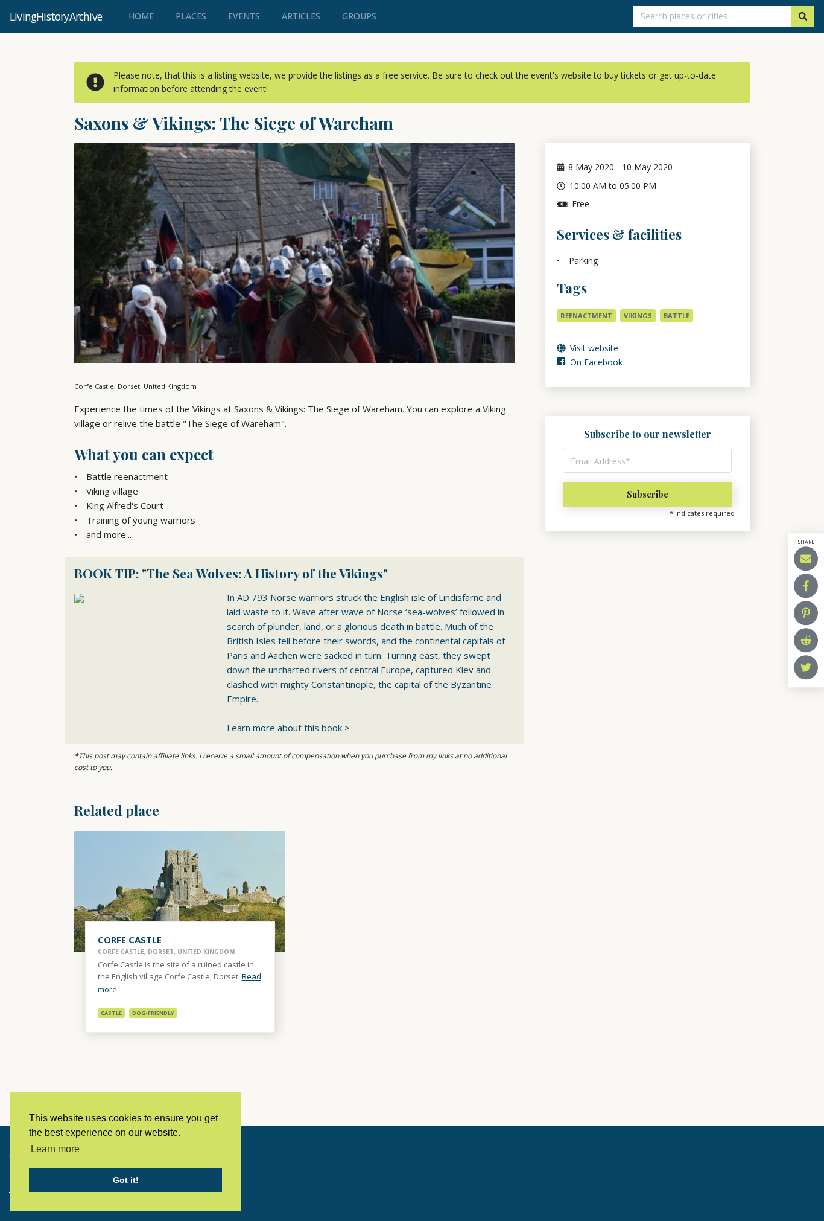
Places (191, 16)
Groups (359, 16)
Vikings (638, 315)
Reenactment (586, 315)
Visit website (593, 348)
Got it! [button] (126, 1180)
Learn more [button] (55, 1149)
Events (244, 16)
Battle (676, 315)
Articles (301, 16)
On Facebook (595, 362)
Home (143, 16)
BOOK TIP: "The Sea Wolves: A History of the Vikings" (231, 573)
